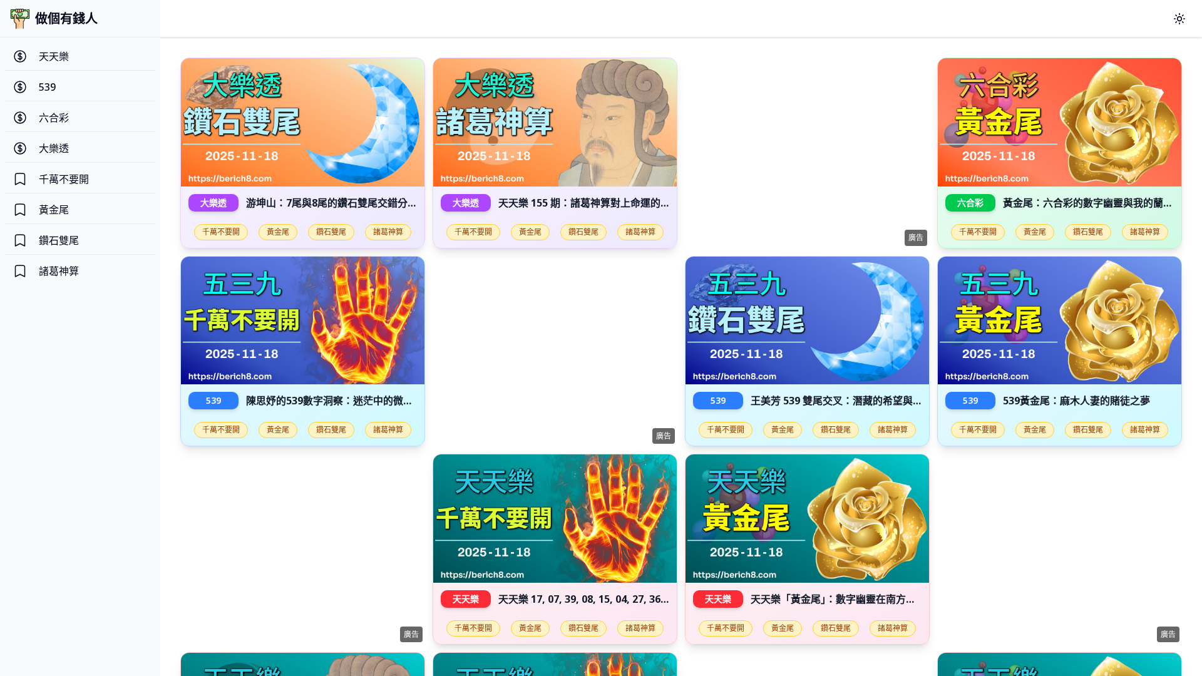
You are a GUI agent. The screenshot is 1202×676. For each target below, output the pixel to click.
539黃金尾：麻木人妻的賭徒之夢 (1076, 400)
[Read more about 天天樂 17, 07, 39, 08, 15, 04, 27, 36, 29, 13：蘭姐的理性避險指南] (555, 518)
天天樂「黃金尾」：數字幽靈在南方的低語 (843, 599)
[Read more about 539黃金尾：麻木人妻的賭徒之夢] (1059, 321)
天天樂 (466, 599)
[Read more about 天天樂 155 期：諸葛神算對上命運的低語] (555, 122)
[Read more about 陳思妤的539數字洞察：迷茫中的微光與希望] (302, 321)
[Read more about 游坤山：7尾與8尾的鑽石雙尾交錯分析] (302, 122)
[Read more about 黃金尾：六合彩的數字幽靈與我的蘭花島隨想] (1059, 122)
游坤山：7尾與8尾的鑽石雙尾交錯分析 (332, 203)
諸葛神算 (388, 232)
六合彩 (970, 202)
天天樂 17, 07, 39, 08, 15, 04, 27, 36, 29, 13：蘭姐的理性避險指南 (646, 599)
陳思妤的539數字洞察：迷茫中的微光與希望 (344, 400)
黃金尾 (278, 232)
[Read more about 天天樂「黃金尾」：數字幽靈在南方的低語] (807, 518)
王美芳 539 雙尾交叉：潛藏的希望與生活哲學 (852, 400)
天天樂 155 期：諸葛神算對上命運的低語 (589, 203)
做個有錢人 (66, 18)
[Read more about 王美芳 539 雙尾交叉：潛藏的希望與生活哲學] (807, 321)
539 (213, 400)
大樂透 (213, 202)
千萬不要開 (221, 232)
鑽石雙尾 (331, 232)
